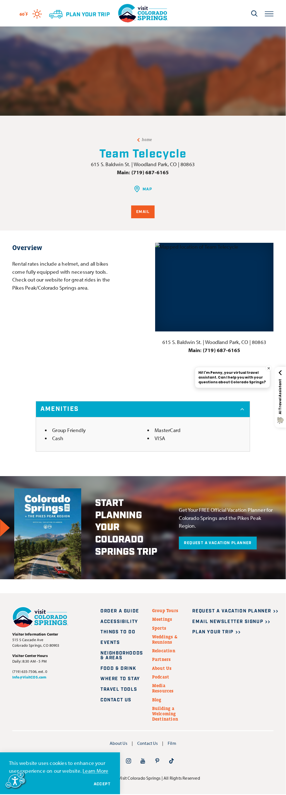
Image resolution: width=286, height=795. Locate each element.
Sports (159, 628)
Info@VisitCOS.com (29, 677)
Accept (102, 784)
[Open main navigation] (269, 13)
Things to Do (117, 632)
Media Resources (163, 688)
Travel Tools (118, 689)
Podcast (160, 676)
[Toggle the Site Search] (254, 13)
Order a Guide (119, 611)
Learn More (95, 770)
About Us (162, 668)
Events (110, 643)
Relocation (163, 650)
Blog (157, 699)
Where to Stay (120, 679)
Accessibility (119, 622)
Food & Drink (118, 669)
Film (172, 743)
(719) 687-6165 (150, 172)
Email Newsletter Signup (227, 622)
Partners (161, 659)
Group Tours (165, 610)
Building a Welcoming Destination (165, 713)
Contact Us (115, 700)
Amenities (59, 409)
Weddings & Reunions (164, 639)
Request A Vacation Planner (217, 543)
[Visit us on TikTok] (171, 760)
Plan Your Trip (212, 632)
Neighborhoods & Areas (121, 655)
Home (147, 139)
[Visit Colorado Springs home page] (143, 13)
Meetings (162, 619)
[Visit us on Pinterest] (157, 760)
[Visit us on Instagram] (128, 760)
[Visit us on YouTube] (143, 760)
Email (143, 211)
